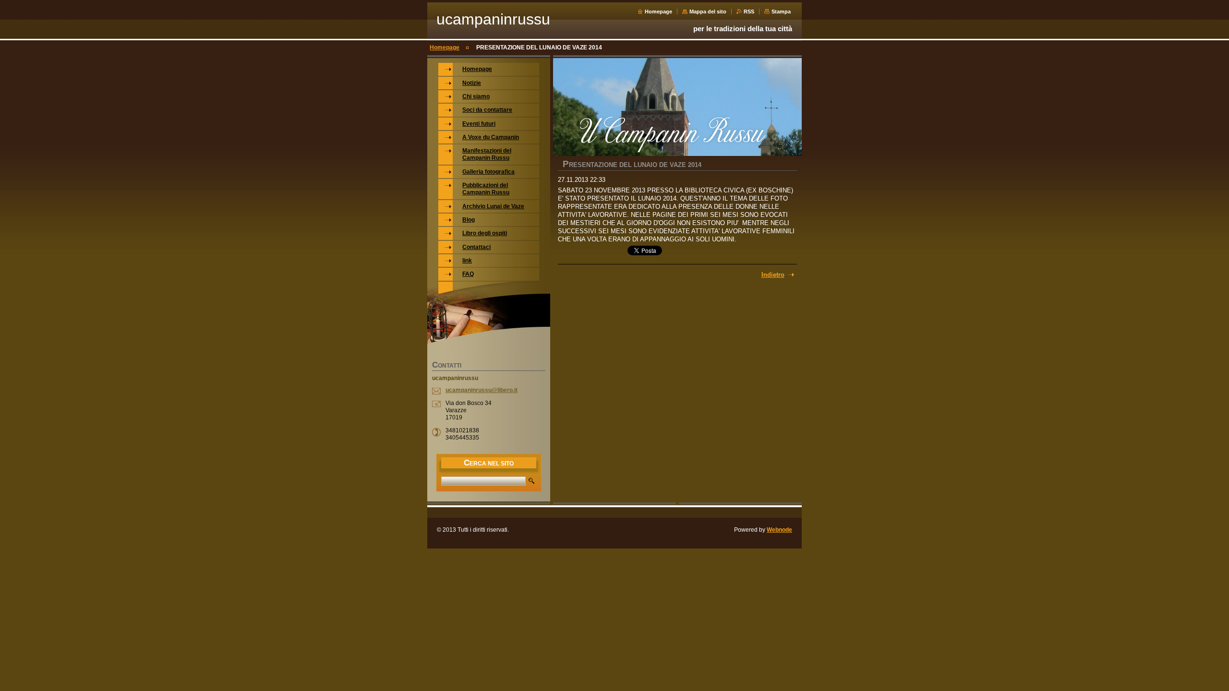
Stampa (781, 11)
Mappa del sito (707, 11)
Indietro (772, 274)
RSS (749, 11)
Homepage (658, 11)
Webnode (779, 530)
